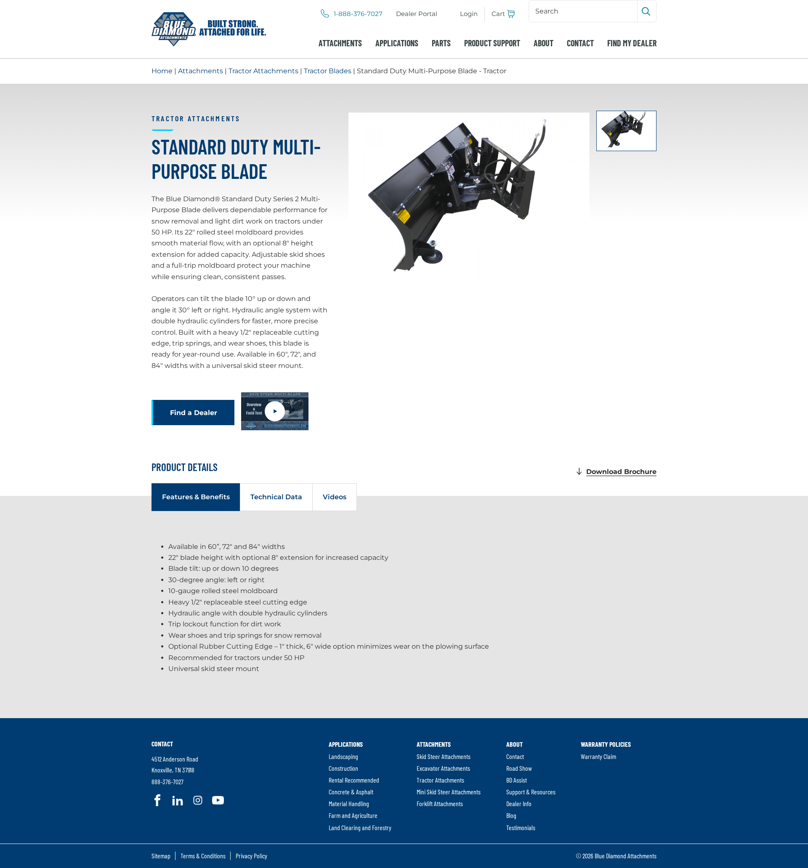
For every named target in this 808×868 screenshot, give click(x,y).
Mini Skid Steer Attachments (449, 792)
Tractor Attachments (263, 71)
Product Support (492, 43)
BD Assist (516, 780)
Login (469, 14)
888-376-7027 (167, 781)
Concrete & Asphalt (351, 792)
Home (162, 71)
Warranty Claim (598, 756)
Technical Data (276, 497)
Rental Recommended (354, 780)
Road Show (519, 768)
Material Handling (349, 803)
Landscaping (343, 756)
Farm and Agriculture (353, 815)
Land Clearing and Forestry (360, 827)
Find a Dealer (193, 413)
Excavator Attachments (443, 768)
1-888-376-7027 (358, 14)
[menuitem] (417, 14)
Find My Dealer (631, 43)
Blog (511, 815)
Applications (396, 43)
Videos (334, 497)
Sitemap (161, 856)
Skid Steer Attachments (443, 756)
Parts (441, 43)
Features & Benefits (196, 497)
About (543, 43)
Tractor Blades (327, 71)
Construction (343, 768)
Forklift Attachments (440, 803)
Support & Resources (531, 792)
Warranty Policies (606, 744)
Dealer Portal (416, 14)
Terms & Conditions (203, 856)
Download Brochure (621, 472)
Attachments (340, 43)
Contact (580, 43)
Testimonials (520, 827)
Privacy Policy (251, 856)
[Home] (209, 29)
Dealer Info (519, 803)
